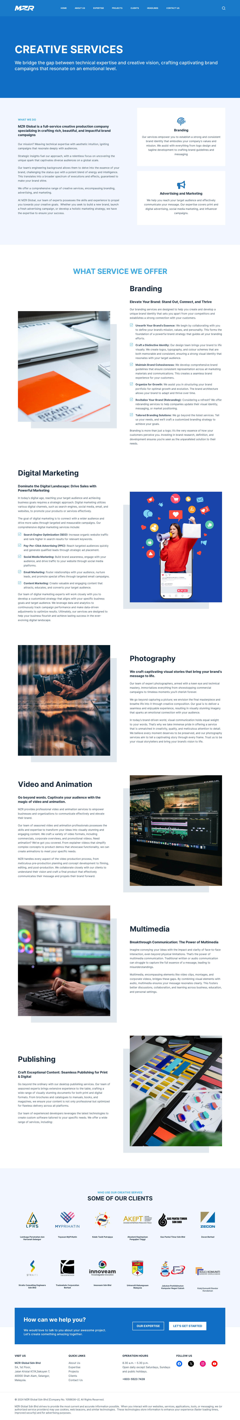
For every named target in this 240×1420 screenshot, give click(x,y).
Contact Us (172, 8)
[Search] (223, 8)
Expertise (98, 8)
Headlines (152, 8)
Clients (135, 8)
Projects (117, 8)
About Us (80, 8)
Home (64, 8)
